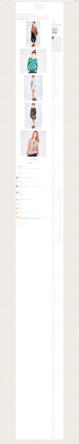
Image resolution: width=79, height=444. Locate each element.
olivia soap (53, 335)
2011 (59, 238)
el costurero (53, 158)
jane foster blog (54, 218)
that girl (53, 142)
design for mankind (54, 181)
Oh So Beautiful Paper (54, 169)
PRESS (52, 84)
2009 (59, 240)
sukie (52, 410)
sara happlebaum (54, 374)
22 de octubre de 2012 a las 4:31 (21, 188)
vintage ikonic (53, 356)
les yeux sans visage (54, 111)
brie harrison (53, 312)
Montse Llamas (20, 198)
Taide (18, 176)
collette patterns (54, 288)
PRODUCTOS (53, 85)
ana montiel (53, 248)
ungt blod (53, 215)
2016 (59, 191)
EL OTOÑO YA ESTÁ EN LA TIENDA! (60, 206)
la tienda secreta (54, 276)
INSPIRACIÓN (53, 74)
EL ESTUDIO (53, 20)
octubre (60, 200)
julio (59, 230)
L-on (52, 227)
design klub (53, 395)
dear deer (53, 225)
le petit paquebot (54, 256)
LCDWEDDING (53, 77)
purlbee (53, 265)
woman (53, 177)
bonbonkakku (53, 378)
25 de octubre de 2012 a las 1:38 (21, 223)
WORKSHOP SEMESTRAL (54, 95)
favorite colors (53, 326)
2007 (59, 242)
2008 (59, 241)
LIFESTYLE (53, 78)
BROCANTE (60, 226)
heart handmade (54, 249)
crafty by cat (53, 194)
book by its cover (54, 305)
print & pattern (53, 161)
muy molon (53, 188)
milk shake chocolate (54, 179)
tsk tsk (53, 234)
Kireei (52, 102)
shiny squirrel (53, 219)
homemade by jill (54, 205)
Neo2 (52, 131)
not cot (53, 355)
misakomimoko (54, 362)
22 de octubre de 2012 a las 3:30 (21, 178)
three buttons (53, 207)
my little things (53, 292)
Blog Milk (53, 121)
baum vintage (53, 351)
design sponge (53, 416)
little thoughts (53, 333)
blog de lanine (53, 343)
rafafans (53, 282)
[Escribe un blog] (29, 162)
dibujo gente (53, 247)
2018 (59, 189)
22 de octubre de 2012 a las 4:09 (21, 182)
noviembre (60, 198)
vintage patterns (54, 369)
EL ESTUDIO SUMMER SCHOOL (55, 66)
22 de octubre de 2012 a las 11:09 (22, 200)
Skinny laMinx (53, 272)
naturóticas (53, 208)
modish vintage (54, 229)
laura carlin (53, 189)
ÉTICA (52, 68)
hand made (53, 426)
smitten (53, 124)
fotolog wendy (53, 434)
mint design (53, 339)
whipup (53, 405)
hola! (52, 120)
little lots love (53, 159)
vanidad (53, 140)
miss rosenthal (53, 344)
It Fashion (53, 114)
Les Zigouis (53, 101)
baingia (53, 228)
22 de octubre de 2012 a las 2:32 (21, 169)
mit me (53, 350)
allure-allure (53, 167)
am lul (52, 171)
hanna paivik (53, 304)
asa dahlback (53, 349)
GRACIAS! (60, 204)
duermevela (53, 328)
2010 (59, 239)
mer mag (53, 291)
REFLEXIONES (53, 87)
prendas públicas (54, 180)
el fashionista (53, 153)
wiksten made (53, 342)
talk (52, 415)
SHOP (52, 17)
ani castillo (53, 384)
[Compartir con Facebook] (30, 162)
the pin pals (53, 193)
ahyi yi (53, 361)
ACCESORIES (53, 55)
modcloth (53, 139)
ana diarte (53, 287)
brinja (52, 202)
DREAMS (53, 64)
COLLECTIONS (53, 58)
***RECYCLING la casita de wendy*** (54, 389)
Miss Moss (53, 103)
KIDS (52, 75)
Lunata (19, 211)
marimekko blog (54, 390)
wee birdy (53, 319)
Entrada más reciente (18, 226)
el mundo (53, 170)
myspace (53, 435)
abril (59, 233)
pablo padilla (53, 224)
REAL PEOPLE (53, 86)
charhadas (53, 162)
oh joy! (53, 376)
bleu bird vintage (54, 210)
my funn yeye (53, 341)
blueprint (53, 394)
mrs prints (53, 125)
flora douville (53, 275)
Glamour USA (53, 104)
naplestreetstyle (54, 172)
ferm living (53, 200)
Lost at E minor (53, 143)
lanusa (19, 180)
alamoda (53, 152)
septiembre (60, 227)
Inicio (33, 226)
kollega (53, 311)
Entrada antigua (47, 226)
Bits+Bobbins (53, 168)
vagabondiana (53, 220)
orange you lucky (54, 201)
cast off (53, 310)
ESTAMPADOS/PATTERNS (55, 67)
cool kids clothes (54, 123)
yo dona (53, 160)
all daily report (53, 192)
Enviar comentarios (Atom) (22, 227)
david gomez (53, 334)
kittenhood (53, 122)
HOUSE (53, 73)
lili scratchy (53, 290)
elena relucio (53, 366)
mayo (59, 232)
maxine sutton (53, 266)
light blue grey (53, 203)
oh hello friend (53, 238)
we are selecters (54, 113)
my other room (54, 370)
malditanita (53, 206)
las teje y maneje (54, 216)
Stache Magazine (54, 133)
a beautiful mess (54, 235)
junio (59, 231)
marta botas (53, 325)
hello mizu (53, 274)
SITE (52, 15)
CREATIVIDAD (53, 59)
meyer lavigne (53, 217)
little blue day (53, 199)
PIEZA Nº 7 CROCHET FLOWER (60, 211)
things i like (53, 92)
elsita (52, 360)
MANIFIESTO (53, 18)
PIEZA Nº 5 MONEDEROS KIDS (60, 217)
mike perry (53, 299)
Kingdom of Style (54, 105)
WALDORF (53, 93)
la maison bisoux (54, 112)
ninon (52, 209)
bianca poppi (53, 129)
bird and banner (54, 226)
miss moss (53, 134)
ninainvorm (53, 313)
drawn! (53, 396)
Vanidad (53, 130)
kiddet (52, 327)
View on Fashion (54, 115)
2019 (59, 188)
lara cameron (53, 368)
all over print (53, 428)
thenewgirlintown (54, 298)
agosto (60, 229)
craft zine (53, 404)
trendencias (53, 141)
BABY (52, 56)
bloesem (53, 148)
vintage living (53, 429)
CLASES (53, 57)
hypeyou (53, 132)
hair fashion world (54, 150)
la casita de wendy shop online (53, 412)
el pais (53, 178)
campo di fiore (53, 237)
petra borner (53, 375)
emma (53, 255)
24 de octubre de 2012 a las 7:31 (21, 213)
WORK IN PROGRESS (54, 94)
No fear (53, 236)
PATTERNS (53, 83)
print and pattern (54, 427)
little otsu (53, 323)
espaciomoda (53, 377)
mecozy (53, 397)
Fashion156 (53, 106)
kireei (52, 151)
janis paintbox (53, 281)
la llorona (53, 76)
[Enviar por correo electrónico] (28, 162)
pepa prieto (53, 324)
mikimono (53, 398)
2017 (59, 190)
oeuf (52, 283)
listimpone (53, 340)
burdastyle (53, 367)
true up (53, 271)
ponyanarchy (53, 110)
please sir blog (53, 363)
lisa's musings (53, 399)
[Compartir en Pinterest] (31, 162)
